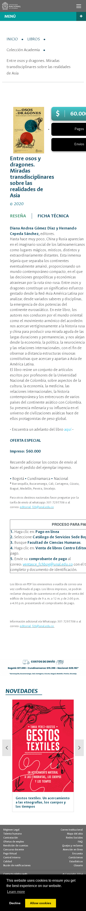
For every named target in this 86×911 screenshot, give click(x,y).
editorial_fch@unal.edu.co (37, 507)
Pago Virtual (10, 853)
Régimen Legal (11, 830)
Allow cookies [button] (40, 903)
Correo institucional (72, 830)
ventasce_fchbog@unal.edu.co (48, 565)
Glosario (78, 865)
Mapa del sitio (75, 834)
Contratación (10, 837)
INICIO (12, 39)
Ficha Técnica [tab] (53, 216)
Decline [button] (15, 903)
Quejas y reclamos (72, 845)
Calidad (7, 861)
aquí (67, 430)
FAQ (80, 841)
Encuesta (77, 853)
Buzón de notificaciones (16, 865)
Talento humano (12, 834)
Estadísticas (76, 861)
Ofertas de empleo (13, 841)
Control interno (11, 857)
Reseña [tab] (18, 216)
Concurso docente (13, 849)
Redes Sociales (74, 837)
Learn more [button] (16, 892)
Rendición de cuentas (15, 845)
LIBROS (33, 39)
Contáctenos (76, 857)
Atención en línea (73, 849)
